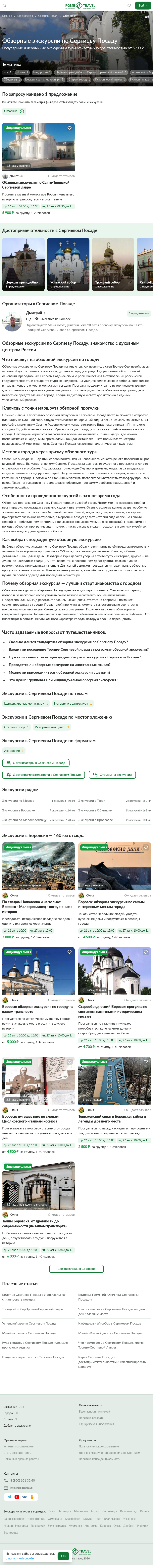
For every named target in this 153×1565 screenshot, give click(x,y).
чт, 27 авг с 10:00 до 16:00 (58, 1035)
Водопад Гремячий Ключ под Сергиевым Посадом (108, 1297)
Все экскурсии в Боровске (76, 1268)
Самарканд (55, 1519)
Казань (144, 1511)
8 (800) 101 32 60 (22, 1480)
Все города (11, 1532)
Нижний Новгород (16, 1526)
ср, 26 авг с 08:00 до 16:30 (21, 206)
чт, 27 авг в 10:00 (41, 930)
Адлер (95, 1511)
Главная (7, 16)
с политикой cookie (20, 1558)
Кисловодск (109, 1511)
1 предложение (139, 313)
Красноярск (72, 1519)
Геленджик (38, 1526)
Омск (117, 1526)
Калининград (128, 1511)
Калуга (87, 1519)
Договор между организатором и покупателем (109, 1453)
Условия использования (19, 1446)
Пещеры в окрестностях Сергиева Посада (33, 1357)
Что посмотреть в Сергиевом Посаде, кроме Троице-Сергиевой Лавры (110, 1345)
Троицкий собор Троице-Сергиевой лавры (33, 1309)
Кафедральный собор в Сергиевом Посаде (109, 1323)
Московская (25, 16)
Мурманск (75, 1526)
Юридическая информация (96, 1424)
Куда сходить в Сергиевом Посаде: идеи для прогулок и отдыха (35, 1345)
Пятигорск (64, 1511)
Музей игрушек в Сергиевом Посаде (29, 1333)
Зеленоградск (57, 1526)
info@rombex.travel (21, 1488)
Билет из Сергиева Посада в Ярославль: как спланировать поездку (34, 1297)
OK (63, 1556)
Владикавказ (112, 1519)
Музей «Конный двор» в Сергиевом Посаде (110, 1333)
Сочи (52, 1511)
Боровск (105, 1526)
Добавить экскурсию (17, 1425)
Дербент (128, 1526)
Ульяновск (129, 1519)
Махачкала (81, 1511)
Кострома (91, 1526)
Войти (142, 5)
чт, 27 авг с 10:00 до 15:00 (135, 930)
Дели (97, 1519)
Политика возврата (91, 1418)
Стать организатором (17, 1453)
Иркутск (142, 1526)
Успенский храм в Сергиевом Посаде (29, 1323)
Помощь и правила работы (21, 1459)
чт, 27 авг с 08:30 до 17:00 (58, 206)
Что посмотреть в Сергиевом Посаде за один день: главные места (111, 1312)
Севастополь (36, 1519)
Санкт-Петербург (15, 1519)
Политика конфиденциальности (99, 1459)
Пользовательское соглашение (99, 1446)
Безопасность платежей (94, 1411)
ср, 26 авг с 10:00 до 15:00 (97, 930)
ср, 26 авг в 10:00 (15, 930)
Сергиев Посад (48, 16)
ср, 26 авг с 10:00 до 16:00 (21, 1145)
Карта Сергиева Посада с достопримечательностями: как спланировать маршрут (112, 1362)
